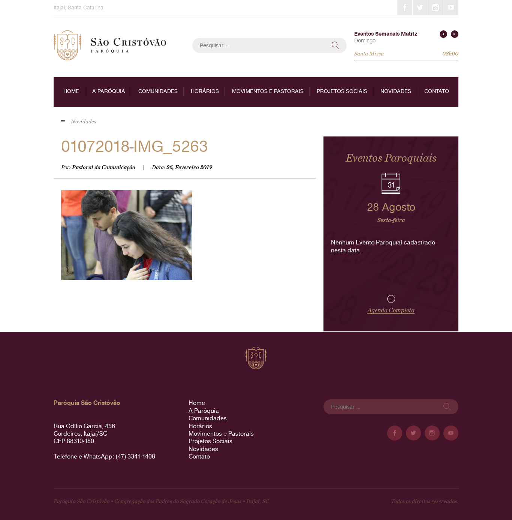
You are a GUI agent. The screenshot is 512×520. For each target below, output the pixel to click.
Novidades (395, 91)
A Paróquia (108, 91)
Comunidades (158, 91)
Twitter (420, 7)
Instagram (435, 7)
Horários (205, 91)
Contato (436, 91)
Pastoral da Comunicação (103, 167)
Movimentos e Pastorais (268, 91)
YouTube (450, 7)
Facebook (404, 7)
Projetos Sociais (342, 91)
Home (71, 91)
